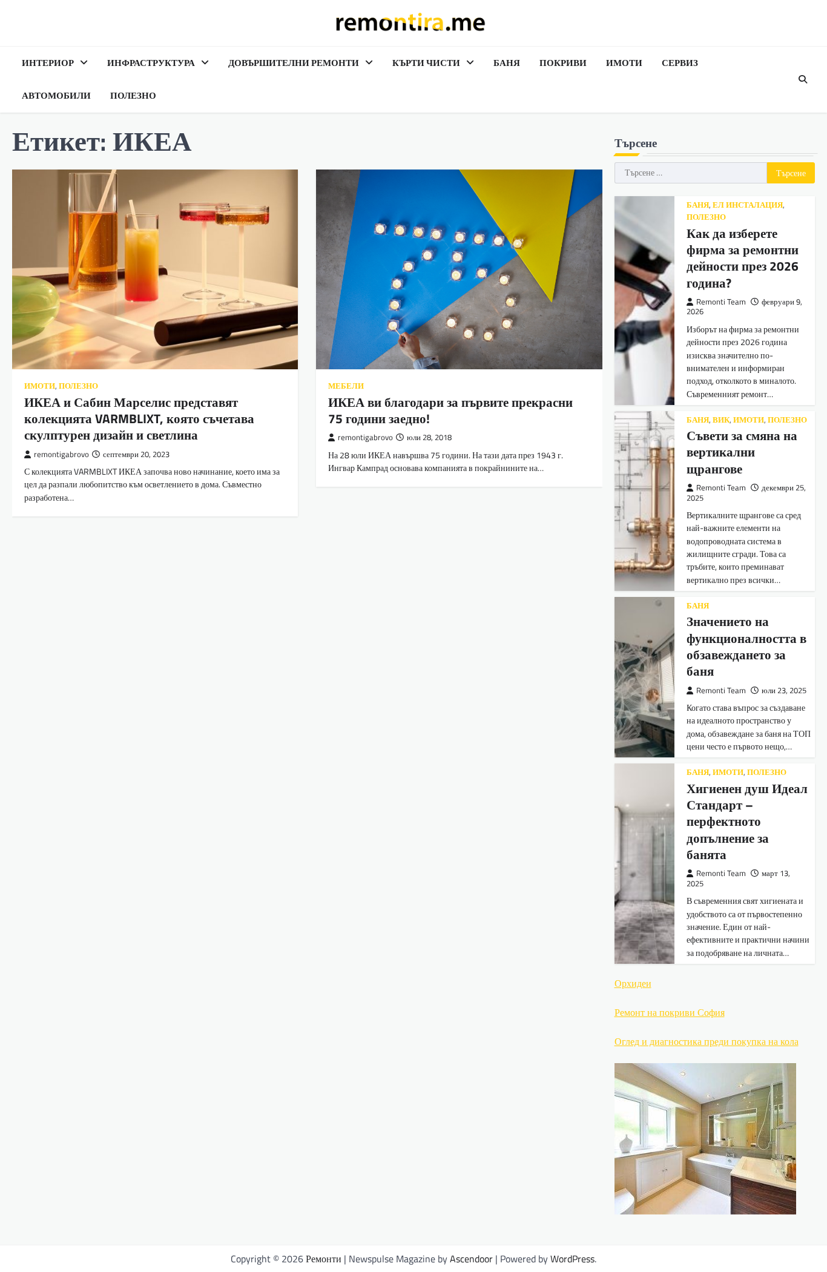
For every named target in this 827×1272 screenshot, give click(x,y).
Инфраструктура (151, 63)
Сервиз (680, 63)
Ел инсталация (748, 204)
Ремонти (323, 1258)
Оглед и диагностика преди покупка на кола (706, 1041)
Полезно (133, 95)
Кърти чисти (426, 63)
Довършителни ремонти (293, 63)
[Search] (803, 79)
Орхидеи (632, 983)
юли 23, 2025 (784, 690)
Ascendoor (471, 1258)
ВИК (721, 419)
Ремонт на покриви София (669, 1012)
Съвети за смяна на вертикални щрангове (742, 452)
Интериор (48, 63)
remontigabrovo (61, 454)
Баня (506, 63)
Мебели (346, 385)
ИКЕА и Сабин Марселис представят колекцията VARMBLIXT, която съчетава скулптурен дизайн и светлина (139, 418)
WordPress (572, 1258)
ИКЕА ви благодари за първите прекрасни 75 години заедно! (450, 410)
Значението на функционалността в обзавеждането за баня (746, 645)
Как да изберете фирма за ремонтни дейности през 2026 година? (743, 257)
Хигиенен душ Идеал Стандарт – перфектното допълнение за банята (747, 821)
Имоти (624, 63)
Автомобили (56, 95)
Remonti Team (721, 302)
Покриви (563, 63)
